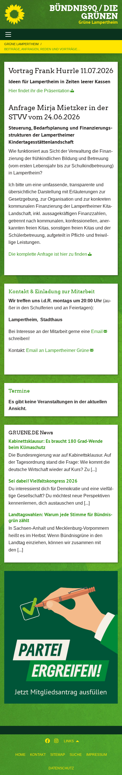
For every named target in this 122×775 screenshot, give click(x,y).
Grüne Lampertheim (21, 44)
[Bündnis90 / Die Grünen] (14, 14)
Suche (76, 755)
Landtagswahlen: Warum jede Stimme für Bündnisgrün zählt (60, 517)
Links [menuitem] (69, 741)
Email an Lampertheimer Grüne (57, 350)
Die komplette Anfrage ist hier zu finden (48, 254)
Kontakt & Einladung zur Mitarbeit (52, 291)
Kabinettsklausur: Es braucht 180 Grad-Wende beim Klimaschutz (56, 444)
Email (97, 331)
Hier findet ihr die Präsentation (39, 90)
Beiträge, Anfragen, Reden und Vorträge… (42, 49)
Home (20, 755)
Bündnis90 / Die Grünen (83, 12)
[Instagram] (56, 741)
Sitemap (57, 755)
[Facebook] (48, 741)
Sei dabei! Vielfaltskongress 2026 (43, 481)
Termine (19, 391)
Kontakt (38, 755)
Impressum (96, 755)
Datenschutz (61, 768)
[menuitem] (20, 754)
